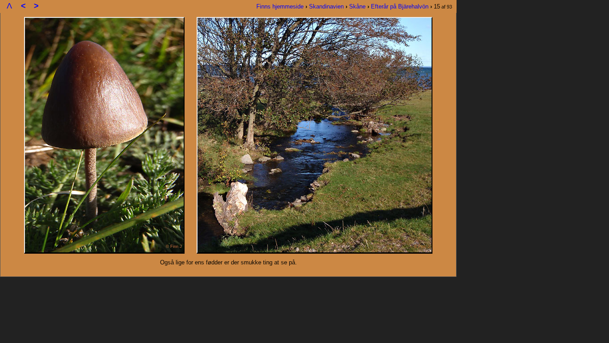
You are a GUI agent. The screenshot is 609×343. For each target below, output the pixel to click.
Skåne (357, 6)
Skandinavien (326, 6)
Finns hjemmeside (280, 6)
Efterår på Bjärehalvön (399, 6)
